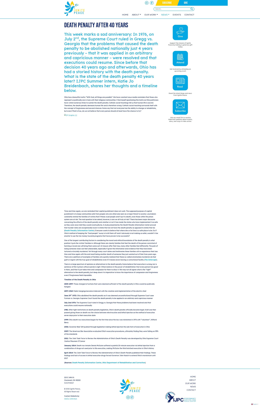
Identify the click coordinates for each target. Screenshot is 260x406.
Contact (189, 14)
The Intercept (150, 260)
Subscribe (167, 3)
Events (177, 14)
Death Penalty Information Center (79, 230)
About (135, 14)
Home (125, 14)
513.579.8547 (69, 383)
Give (186, 3)
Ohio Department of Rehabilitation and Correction (123, 363)
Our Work (150, 14)
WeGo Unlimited (70, 399)
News (164, 14)
